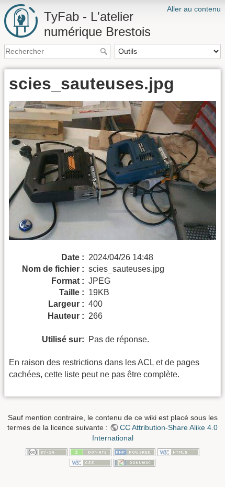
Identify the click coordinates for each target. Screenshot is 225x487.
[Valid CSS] (90, 462)
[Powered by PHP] (134, 452)
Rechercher (105, 51)
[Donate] (90, 452)
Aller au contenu (194, 9)
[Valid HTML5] (178, 452)
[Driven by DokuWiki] (134, 462)
